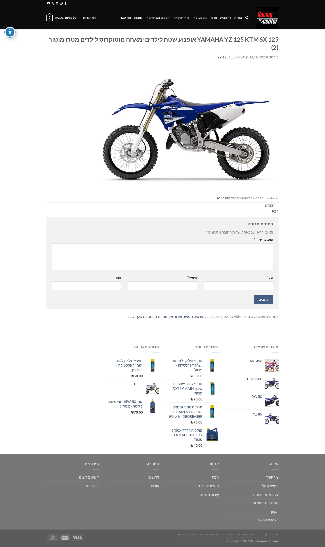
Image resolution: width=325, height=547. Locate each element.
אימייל (192, 277)
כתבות (138, 17)
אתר (118, 277)
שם (270, 277)
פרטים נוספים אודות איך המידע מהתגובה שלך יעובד (165, 316)
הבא (273, 211)
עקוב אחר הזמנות (266, 494)
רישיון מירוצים (89, 477)
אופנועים (201, 17)
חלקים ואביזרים (159, 17)
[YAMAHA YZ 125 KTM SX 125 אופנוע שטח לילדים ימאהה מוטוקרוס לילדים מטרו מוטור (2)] (186, 126)
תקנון (275, 511)
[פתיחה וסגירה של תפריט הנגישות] (10, 32)
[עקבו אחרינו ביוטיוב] (48, 3)
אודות (238, 17)
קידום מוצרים (209, 494)
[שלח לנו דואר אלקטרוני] (57, 3)
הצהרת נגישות (268, 520)
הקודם (272, 205)
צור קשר (125, 17)
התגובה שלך (263, 239)
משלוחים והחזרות (99, 3)
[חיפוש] (247, 18)
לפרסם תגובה (225, 198)
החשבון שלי (270, 486)
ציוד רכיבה (182, 17)
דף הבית (225, 17)
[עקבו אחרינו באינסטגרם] (61, 3)
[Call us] (53, 3)
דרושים (153, 477)
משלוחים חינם (208, 486)
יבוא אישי (92, 486)
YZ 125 (222, 57)
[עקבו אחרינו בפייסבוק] (65, 3)
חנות (214, 17)
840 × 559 (239, 57)
